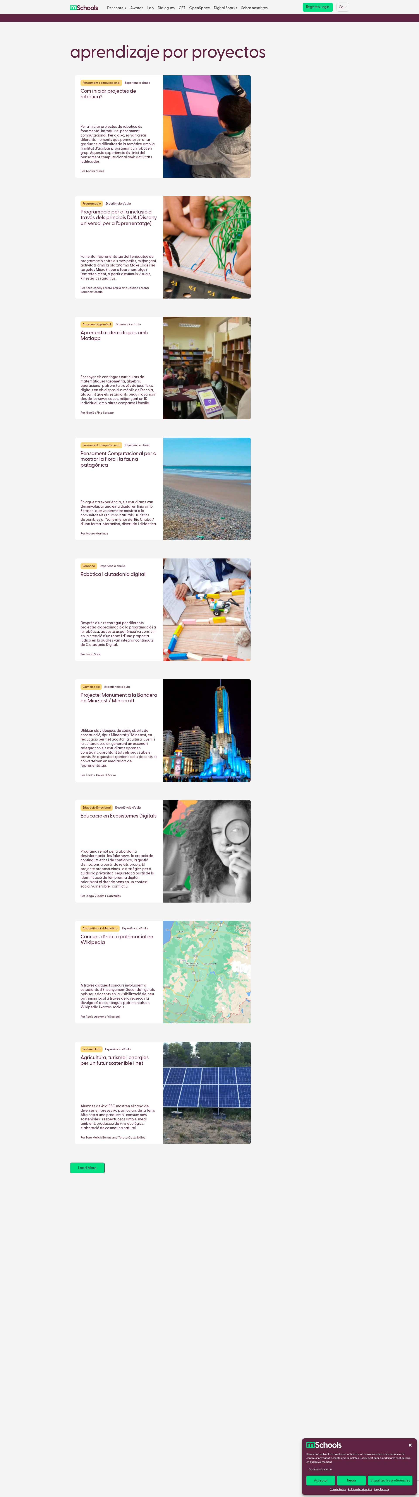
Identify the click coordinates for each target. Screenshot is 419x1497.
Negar (351, 1480)
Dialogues (166, 8)
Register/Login (317, 7)
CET (182, 8)
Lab (150, 8)
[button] (410, 1445)
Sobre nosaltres (254, 8)
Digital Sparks (225, 8)
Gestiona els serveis (320, 1469)
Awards (136, 8)
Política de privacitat (360, 1489)
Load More (87, 1168)
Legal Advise (381, 1489)
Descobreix (116, 8)
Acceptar (321, 1480)
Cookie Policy (338, 1489)
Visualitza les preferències (390, 1480)
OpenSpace (199, 8)
